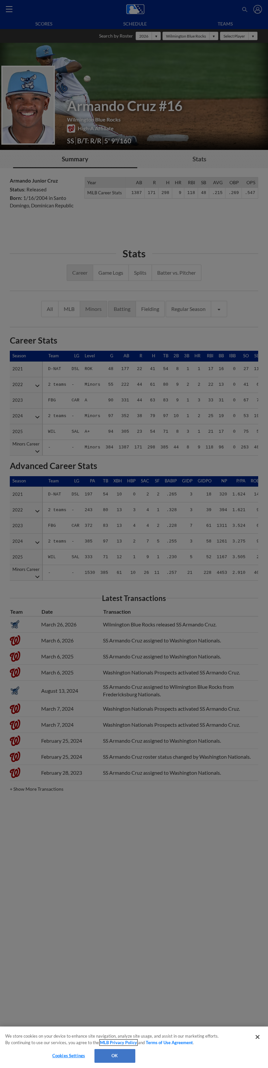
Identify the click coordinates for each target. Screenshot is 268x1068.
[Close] (257, 1037)
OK (114, 1055)
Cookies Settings (68, 1055)
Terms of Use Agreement (169, 1042)
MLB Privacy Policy (118, 1042)
